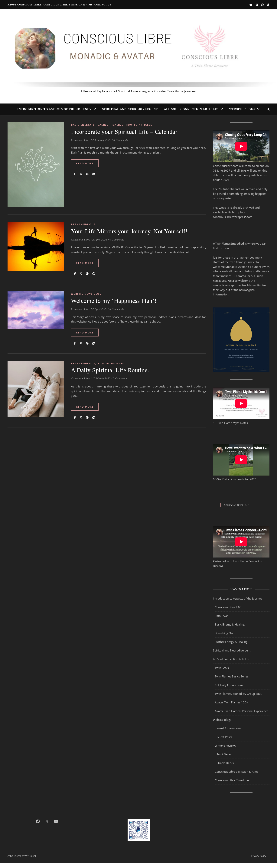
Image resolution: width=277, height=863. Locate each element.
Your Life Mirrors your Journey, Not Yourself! (129, 231)
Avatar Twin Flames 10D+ (231, 731)
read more (85, 163)
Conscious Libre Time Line (232, 809)
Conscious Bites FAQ (228, 636)
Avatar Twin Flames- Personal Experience (241, 739)
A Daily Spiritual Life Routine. (110, 370)
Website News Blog (86, 293)
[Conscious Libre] (138, 53)
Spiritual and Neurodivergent (130, 109)
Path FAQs (221, 644)
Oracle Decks (225, 791)
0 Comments (120, 140)
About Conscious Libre (25, 4)
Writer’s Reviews (225, 774)
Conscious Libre (80, 140)
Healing (117, 124)
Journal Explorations (228, 757)
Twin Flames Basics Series (231, 705)
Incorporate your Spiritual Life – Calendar (124, 131)
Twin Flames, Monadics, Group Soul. (238, 722)
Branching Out (83, 224)
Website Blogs (242, 109)
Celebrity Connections (229, 713)
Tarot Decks (224, 783)
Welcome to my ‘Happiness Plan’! (114, 300)
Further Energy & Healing (231, 670)
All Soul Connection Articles (191, 109)
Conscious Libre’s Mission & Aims (68, 4)
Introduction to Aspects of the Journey (54, 109)
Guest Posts (224, 765)
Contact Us (102, 4)
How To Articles (139, 124)
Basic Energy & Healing (90, 124)
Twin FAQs (222, 696)
